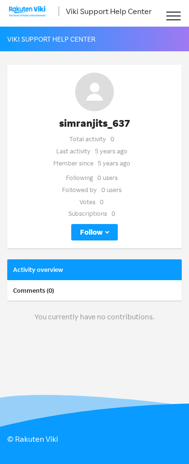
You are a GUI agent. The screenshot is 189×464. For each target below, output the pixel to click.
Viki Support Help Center (109, 11)
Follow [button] (91, 232)
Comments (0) (33, 290)
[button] (173, 16)
